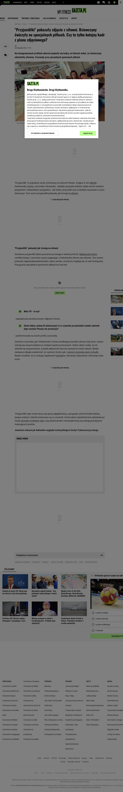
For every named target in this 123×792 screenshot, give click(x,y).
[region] (61, 108)
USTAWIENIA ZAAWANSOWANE (42, 133)
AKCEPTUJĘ (87, 133)
